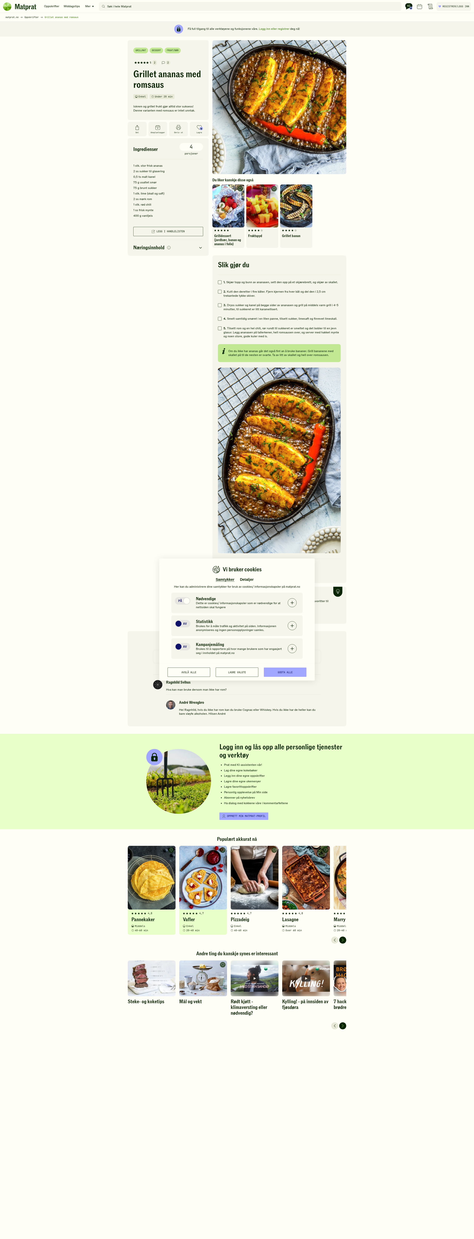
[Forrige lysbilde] (334, 940)
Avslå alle (188, 672)
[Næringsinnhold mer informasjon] (168, 248)
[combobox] (251, 6)
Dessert (156, 50)
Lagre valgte (237, 672)
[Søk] (103, 6)
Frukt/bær (172, 50)
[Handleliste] (430, 6)
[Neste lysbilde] (342, 940)
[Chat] (408, 6)
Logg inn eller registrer (274, 29)
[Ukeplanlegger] (419, 6)
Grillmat (141, 50)
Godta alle (285, 672)
